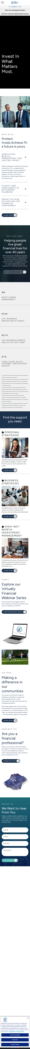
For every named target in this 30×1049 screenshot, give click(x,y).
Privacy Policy (20, 1031)
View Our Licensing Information (15, 10)
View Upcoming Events (13, 612)
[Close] (28, 1018)
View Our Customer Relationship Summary (15, 14)
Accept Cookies (15, 1044)
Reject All (14, 1039)
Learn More (8, 720)
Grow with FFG (10, 761)
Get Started (9, 860)
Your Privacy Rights (15, 1035)
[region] (15, 1032)
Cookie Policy (12, 1031)
